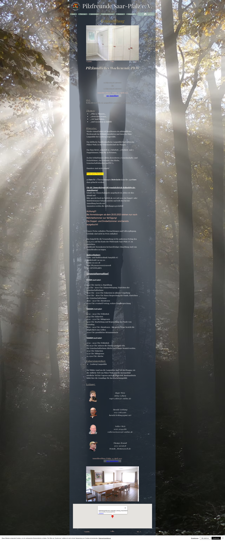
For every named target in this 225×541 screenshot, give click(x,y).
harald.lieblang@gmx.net (120, 415)
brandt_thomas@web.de (120, 448)
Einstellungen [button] (195, 538)
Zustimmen (216, 538)
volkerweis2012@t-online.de (120, 432)
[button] (83, 14)
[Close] (223, 538)
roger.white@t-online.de (120, 398)
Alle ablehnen (205, 538)
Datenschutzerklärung (105, 538)
